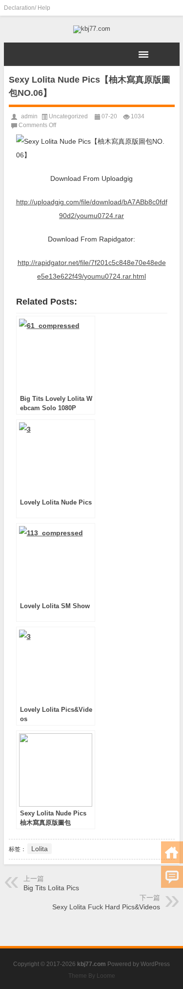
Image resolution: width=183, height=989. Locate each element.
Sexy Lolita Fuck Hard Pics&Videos (106, 907)
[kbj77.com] (92, 29)
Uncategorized (68, 116)
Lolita (39, 849)
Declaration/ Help (27, 7)
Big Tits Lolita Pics (51, 888)
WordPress (155, 964)
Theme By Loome (91, 975)
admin (29, 116)
